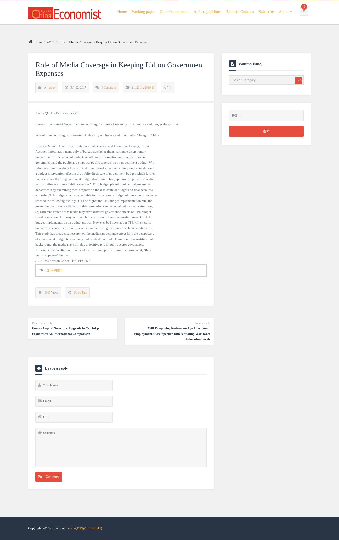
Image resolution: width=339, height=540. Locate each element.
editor (52, 87)
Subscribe (266, 12)
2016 (50, 42)
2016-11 (150, 87)
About (284, 12)
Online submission (174, 12)
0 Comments (109, 87)
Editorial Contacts (240, 12)
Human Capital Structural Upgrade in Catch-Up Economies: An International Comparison (65, 328)
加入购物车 (55, 270)
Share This (80, 292)
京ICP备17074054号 (88, 528)
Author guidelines (207, 12)
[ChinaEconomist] (64, 12)
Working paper (143, 12)
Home (122, 12)
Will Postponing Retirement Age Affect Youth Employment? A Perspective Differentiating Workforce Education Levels (172, 331)
